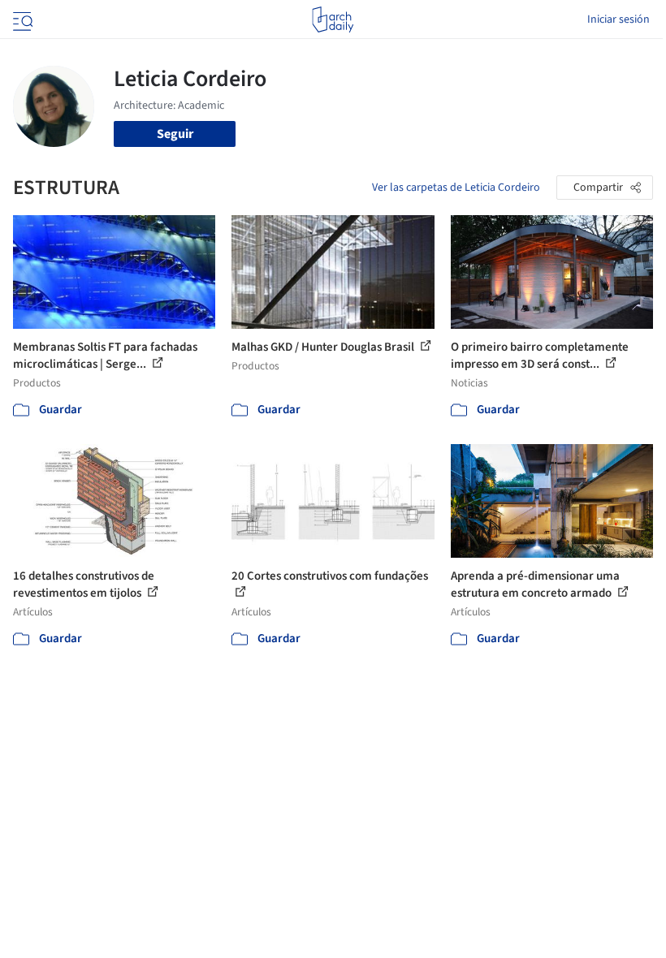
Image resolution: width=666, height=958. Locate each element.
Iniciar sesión (618, 19)
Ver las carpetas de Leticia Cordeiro (456, 187)
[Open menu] (21, 19)
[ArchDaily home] (332, 19)
